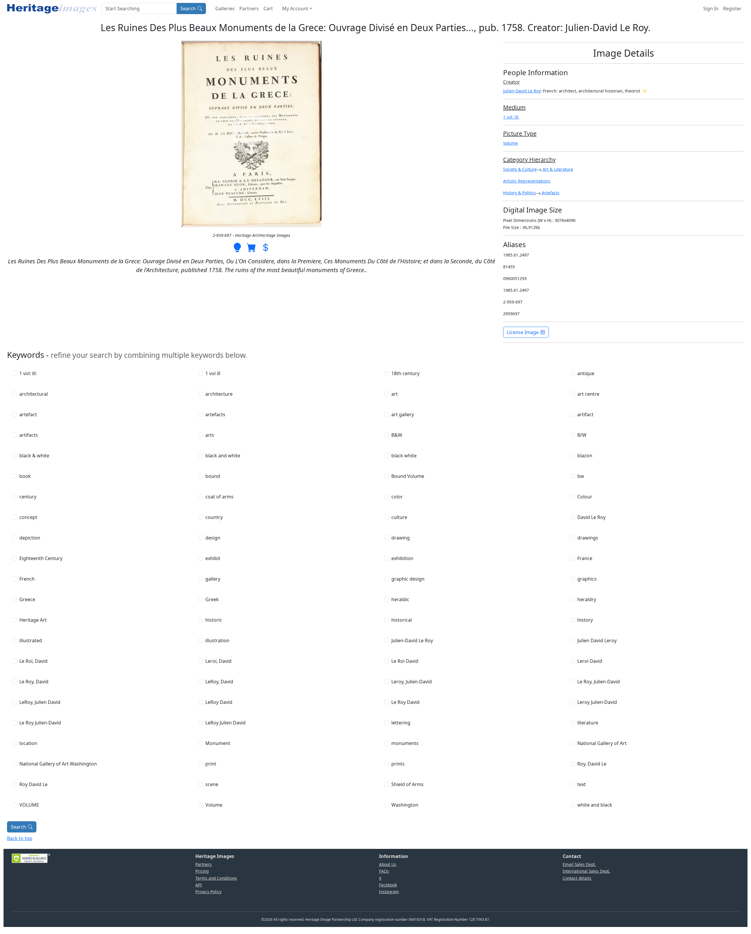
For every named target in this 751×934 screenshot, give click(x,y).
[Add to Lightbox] (237, 247)
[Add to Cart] (251, 247)
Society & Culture (520, 169)
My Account (295, 8)
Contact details (577, 878)
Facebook (388, 885)
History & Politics (519, 192)
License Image (523, 332)
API (198, 885)
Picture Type (520, 133)
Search (188, 8)
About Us (387, 864)
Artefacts (550, 192)
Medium (514, 107)
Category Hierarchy (529, 159)
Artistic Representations (526, 181)
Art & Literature (557, 169)
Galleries (225, 8)
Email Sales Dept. (579, 864)
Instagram (389, 891)
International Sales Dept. (586, 871)
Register (732, 8)
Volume (510, 143)
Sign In (710, 8)
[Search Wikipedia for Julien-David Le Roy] (644, 90)
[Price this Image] (265, 247)
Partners (249, 8)
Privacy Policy (208, 891)
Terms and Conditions (216, 878)
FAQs (384, 871)
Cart (268, 8)
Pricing (202, 871)
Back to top (19, 838)
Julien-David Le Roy (522, 91)
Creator (511, 82)
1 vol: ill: (511, 117)
